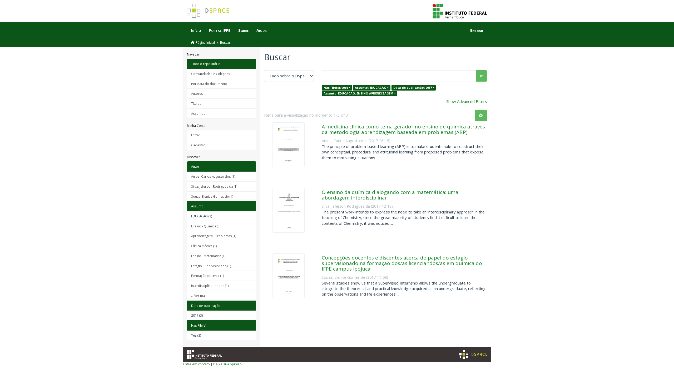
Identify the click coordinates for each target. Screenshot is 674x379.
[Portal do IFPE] (460, 10)
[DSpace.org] (473, 354)
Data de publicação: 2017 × (413, 87)
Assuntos (198, 113)
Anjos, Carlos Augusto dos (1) (213, 176)
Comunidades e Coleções (210, 74)
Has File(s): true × (337, 87)
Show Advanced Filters (466, 101)
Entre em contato (196, 364)
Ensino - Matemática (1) (208, 256)
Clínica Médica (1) (204, 246)
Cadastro (198, 145)
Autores (197, 93)
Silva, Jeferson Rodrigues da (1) (214, 186)
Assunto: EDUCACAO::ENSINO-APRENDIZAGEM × (360, 93)
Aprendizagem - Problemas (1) (213, 236)
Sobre (243, 30)
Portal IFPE (219, 30)
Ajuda (261, 30)
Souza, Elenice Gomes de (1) (212, 196)
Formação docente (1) (207, 275)
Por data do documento (209, 84)
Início (196, 30)
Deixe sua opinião (227, 364)
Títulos (196, 103)
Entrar (195, 135)
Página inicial (205, 42)
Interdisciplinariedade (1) (210, 285)
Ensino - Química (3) (206, 226)
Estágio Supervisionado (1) (211, 266)
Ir (481, 75)
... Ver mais (199, 295)
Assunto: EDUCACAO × (372, 87)
